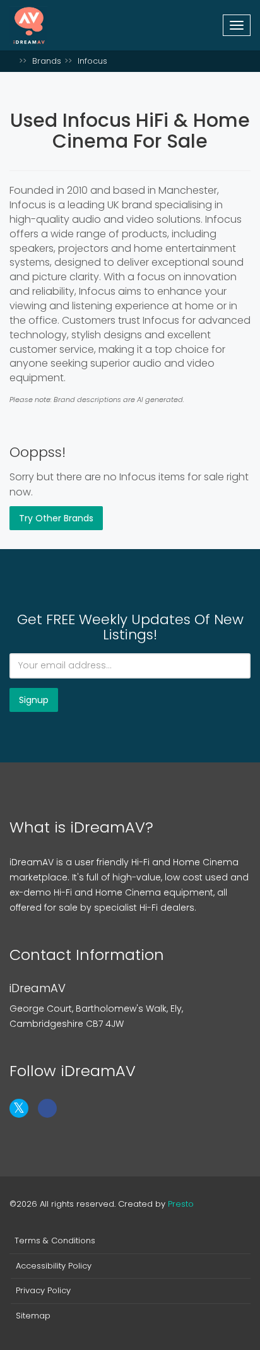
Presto (181, 1204)
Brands (46, 61)
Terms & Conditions (55, 1240)
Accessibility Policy (54, 1266)
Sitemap (33, 1316)
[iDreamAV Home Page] (12, 61)
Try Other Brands (56, 518)
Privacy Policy (43, 1290)
